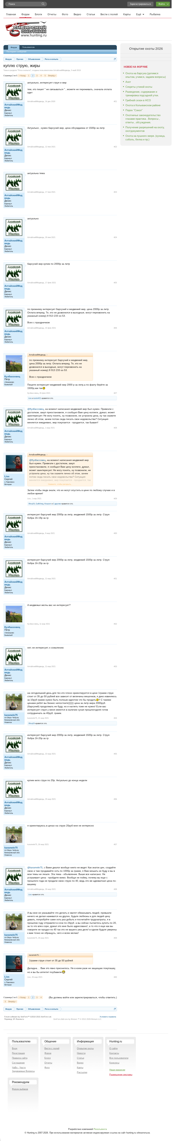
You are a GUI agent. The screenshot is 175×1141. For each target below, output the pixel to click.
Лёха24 (31, 504)
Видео (77, 14)
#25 (115, 283)
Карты (127, 14)
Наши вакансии (117, 1070)
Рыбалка (155, 14)
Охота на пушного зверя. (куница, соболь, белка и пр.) (145, 137)
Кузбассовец (12, 376)
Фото (65, 14)
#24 (115, 237)
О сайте (113, 1048)
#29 (115, 498)
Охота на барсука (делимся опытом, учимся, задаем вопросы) (145, 75)
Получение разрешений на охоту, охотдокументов (144, 129)
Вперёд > (52, 76)
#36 (115, 799)
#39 (115, 938)
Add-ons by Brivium (77, 1019)
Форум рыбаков (20, 1089)
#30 (115, 533)
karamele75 (11, 715)
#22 (115, 147)
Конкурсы (114, 1063)
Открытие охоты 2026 (146, 48)
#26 (115, 328)
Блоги (38, 14)
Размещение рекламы (120, 1074)
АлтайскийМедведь (61, 70)
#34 (115, 718)
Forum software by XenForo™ (28, 1017)
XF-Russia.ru (18, 1019)
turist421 (37, 398)
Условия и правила (108, 1017)
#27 (115, 393)
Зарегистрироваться (140, 4)
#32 (115, 624)
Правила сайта (19, 1058)
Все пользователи (118, 1058)
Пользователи (28, 47)
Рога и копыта (24, 70)
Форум (25, 14)
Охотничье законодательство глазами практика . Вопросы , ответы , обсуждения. (142, 119)
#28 (115, 428)
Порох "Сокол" (134, 110)
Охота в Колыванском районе (142, 105)
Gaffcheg (39, 504)
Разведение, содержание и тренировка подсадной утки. (142, 93)
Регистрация (18, 1053)
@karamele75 (35, 867)
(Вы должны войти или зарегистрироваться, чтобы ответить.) (83, 997)
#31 (115, 579)
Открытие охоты (85, 1048)
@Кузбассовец (35, 409)
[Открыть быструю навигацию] (115, 59)
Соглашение (18, 1063)
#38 (115, 889)
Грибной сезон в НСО (138, 100)
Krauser (47, 504)
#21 (115, 101)
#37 (115, 844)
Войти (162, 4)
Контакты (114, 1053)
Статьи (91, 14)
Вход (14, 1048)
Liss (30, 398)
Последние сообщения (16, 52)
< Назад (22, 76)
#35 (115, 754)
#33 (115, 666)
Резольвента (100, 1129)
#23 (115, 192)
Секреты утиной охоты (138, 86)
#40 (115, 977)
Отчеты (52, 14)
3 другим (57, 504)
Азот (128, 81)
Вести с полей (109, 14)
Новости (81, 1053)
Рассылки (82, 1072)
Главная (11, 14)
